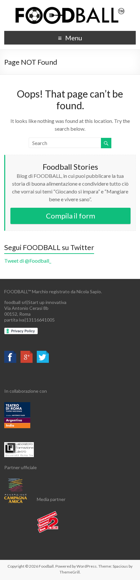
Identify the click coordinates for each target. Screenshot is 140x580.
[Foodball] (70, 8)
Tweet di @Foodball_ (27, 260)
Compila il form (70, 215)
